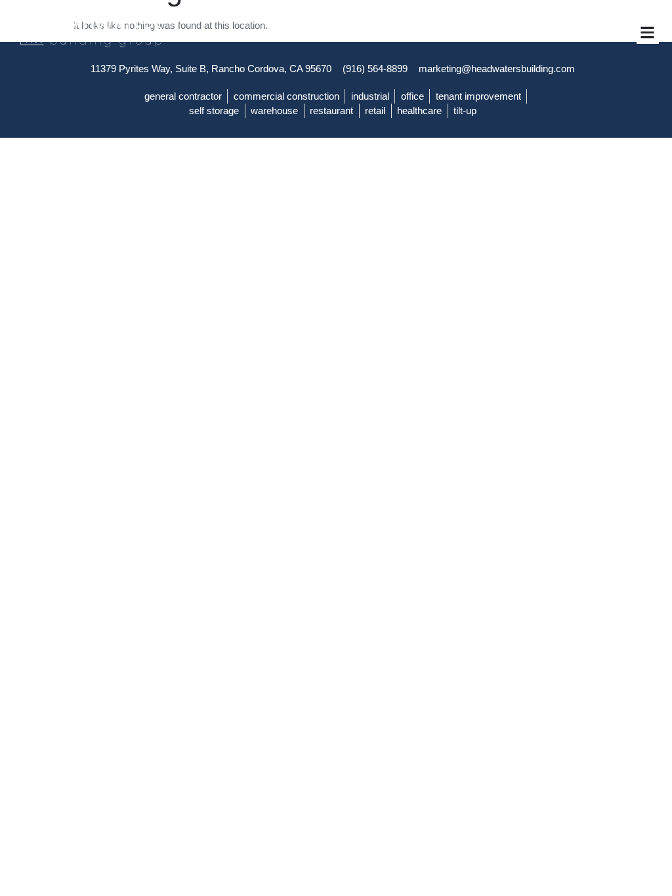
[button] (648, 32)
